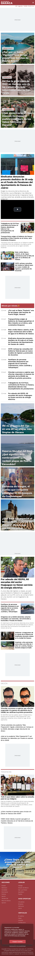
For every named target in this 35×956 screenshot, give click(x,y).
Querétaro (21, 892)
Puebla (20, 894)
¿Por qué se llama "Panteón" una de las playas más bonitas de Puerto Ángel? (15, 56)
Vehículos (21, 906)
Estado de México (23, 887)
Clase (19, 918)
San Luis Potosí (22, 890)
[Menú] (33, 3)
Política (4, 894)
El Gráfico (21, 916)
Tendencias (7, 77)
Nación (4, 896)
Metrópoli (4, 887)
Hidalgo (20, 885)
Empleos (20, 904)
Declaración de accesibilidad (17, 946)
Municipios (5, 892)
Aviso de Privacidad (19, 935)
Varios (20, 908)
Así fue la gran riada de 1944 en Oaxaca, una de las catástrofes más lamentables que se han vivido (16, 87)
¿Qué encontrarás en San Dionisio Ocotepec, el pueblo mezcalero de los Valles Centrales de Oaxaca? (17, 119)
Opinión (4, 902)
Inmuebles (21, 902)
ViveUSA (20, 920)
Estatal (4, 885)
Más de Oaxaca (8, 48)
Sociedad (4, 890)
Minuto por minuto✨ (11, 306)
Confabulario (22, 922)
